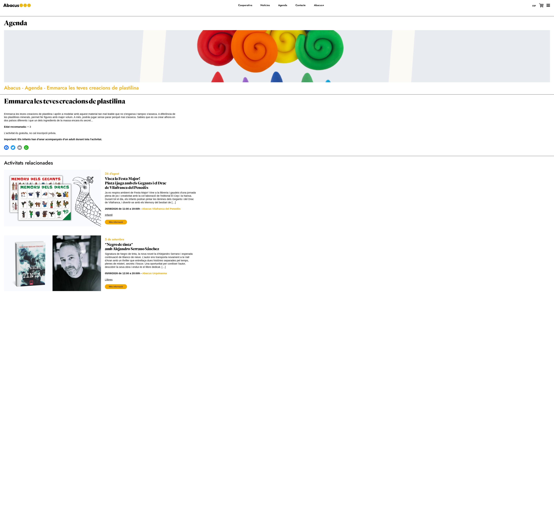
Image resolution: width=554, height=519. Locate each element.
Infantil (109, 215)
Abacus (12, 87)
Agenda (15, 23)
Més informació (116, 222)
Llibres (109, 279)
